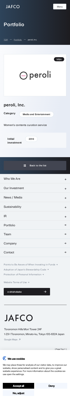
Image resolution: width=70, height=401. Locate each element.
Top (6, 39)
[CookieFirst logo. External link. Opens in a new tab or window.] (4, 358)
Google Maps (10, 339)
